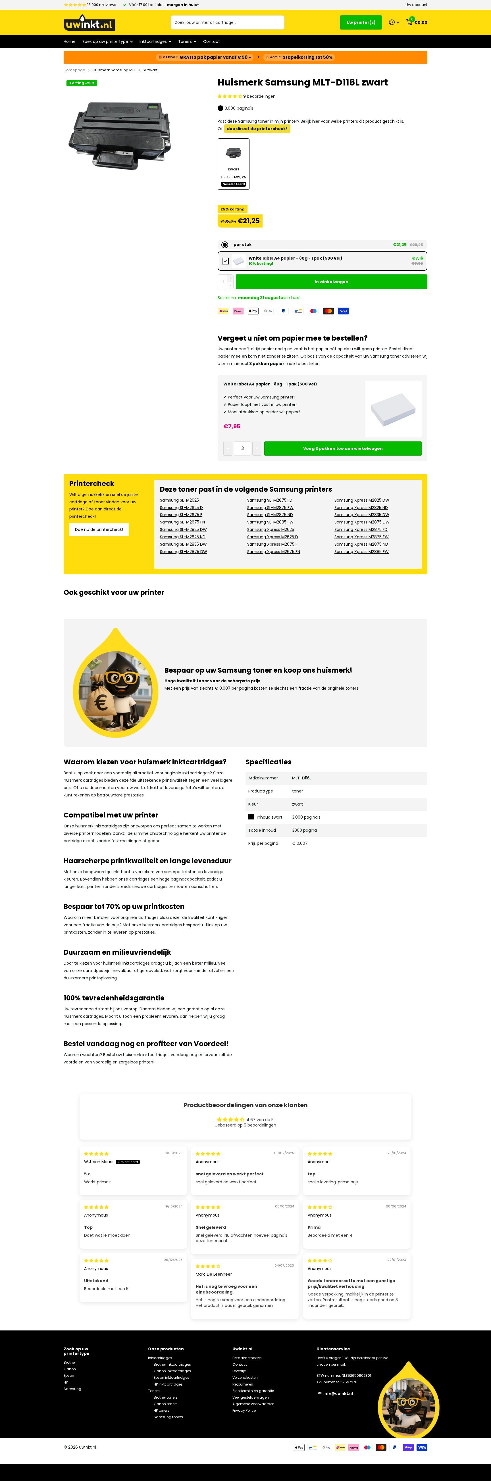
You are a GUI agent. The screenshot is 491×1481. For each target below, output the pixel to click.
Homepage (74, 70)
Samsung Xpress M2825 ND (361, 507)
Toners (154, 1390)
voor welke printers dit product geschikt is (362, 121)
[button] (230, 96)
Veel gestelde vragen (250, 1397)
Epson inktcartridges (171, 1377)
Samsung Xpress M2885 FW (361, 551)
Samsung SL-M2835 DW (183, 544)
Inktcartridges (160, 1357)
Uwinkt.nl (242, 1349)
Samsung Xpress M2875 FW (361, 537)
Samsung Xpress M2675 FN (273, 551)
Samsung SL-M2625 (179, 500)
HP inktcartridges (168, 1384)
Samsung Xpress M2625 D (272, 537)
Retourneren (242, 1384)
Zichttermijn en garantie (253, 1390)
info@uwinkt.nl (338, 1393)
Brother (70, 1362)
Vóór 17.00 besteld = (164, 4)
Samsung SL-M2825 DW (183, 529)
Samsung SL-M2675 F (181, 515)
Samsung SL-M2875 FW (270, 507)
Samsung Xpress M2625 (270, 529)
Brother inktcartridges (172, 1364)
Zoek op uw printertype (77, 1351)
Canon (70, 1369)
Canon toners (166, 1403)
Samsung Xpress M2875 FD (361, 529)
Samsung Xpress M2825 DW (361, 500)
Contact (211, 41)
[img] (96, 1154)
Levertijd (239, 1371)
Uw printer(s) (361, 22)
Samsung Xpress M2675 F (272, 544)
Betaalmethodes (247, 1357)
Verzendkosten (245, 1377)
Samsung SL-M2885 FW (270, 522)
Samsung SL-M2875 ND (270, 515)
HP (66, 1382)
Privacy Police (244, 1410)
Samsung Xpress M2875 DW (362, 522)
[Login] (394, 22)
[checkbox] (322, 261)
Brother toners (166, 1397)
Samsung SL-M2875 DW (183, 551)
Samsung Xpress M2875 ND (361, 544)
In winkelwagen (331, 282)
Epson (69, 1375)
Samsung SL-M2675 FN (182, 522)
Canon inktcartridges (172, 1371)
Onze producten (166, 1349)
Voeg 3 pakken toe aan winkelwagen (343, 448)
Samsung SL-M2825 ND (182, 537)
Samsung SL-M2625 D (181, 507)
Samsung (72, 1388)
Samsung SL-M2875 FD (269, 500)
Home (70, 41)
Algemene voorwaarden (253, 1403)
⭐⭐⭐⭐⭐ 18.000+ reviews (90, 4)
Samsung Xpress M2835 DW (361, 515)
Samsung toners (168, 1417)
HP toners (161, 1410)
